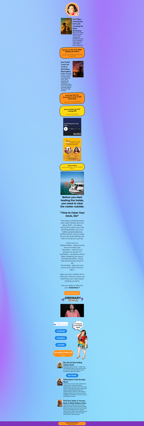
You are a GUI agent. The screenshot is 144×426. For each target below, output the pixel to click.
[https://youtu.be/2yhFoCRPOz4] (72, 149)
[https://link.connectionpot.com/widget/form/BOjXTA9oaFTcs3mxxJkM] (66, 26)
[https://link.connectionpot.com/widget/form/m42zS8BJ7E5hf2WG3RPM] (78, 69)
